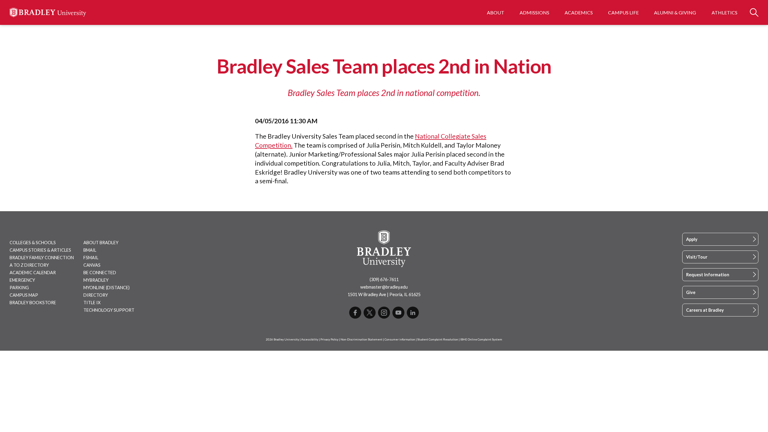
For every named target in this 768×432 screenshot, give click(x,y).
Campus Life (623, 12)
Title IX (91, 302)
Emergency (22, 280)
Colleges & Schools (33, 242)
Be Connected (99, 272)
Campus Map (24, 295)
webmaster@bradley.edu (384, 287)
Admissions (534, 12)
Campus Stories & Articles (40, 250)
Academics (579, 12)
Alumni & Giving (675, 12)
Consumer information (400, 339)
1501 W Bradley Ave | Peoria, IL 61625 (384, 294)
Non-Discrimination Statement (361, 339)
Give (690, 292)
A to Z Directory (29, 265)
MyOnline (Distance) (106, 287)
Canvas (91, 265)
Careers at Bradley (705, 310)
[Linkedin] (413, 313)
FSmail (90, 257)
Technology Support (108, 310)
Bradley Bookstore (33, 302)
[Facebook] (355, 313)
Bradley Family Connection (42, 257)
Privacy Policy (329, 339)
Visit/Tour (696, 257)
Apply (692, 239)
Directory (95, 295)
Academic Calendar (33, 272)
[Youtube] (398, 313)
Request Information (707, 274)
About (495, 12)
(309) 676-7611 (384, 279)
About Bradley (100, 242)
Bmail (89, 250)
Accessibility (309, 339)
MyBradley (96, 280)
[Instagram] (384, 313)
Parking (19, 287)
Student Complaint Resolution (437, 339)
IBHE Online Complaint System (481, 339)
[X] (370, 313)
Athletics (724, 12)
